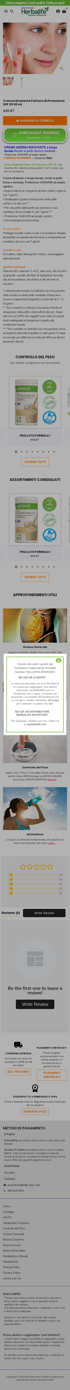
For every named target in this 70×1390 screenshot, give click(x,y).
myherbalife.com (36, 724)
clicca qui (53, 700)
